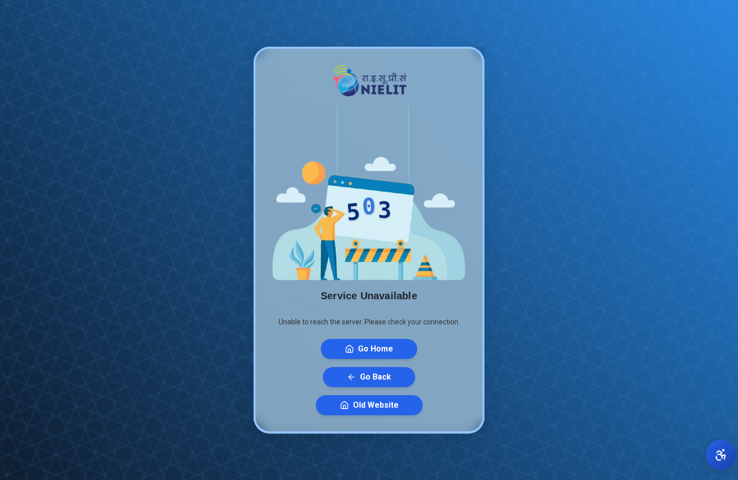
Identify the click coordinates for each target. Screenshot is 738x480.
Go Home (375, 348)
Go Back (375, 377)
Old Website (376, 405)
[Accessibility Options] (721, 455)
